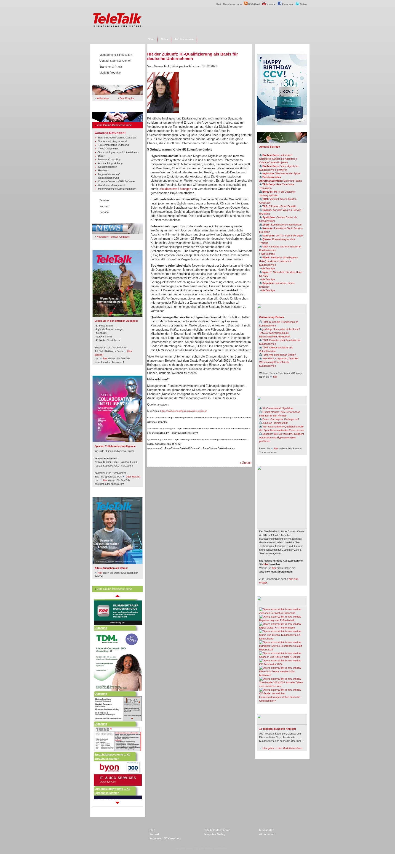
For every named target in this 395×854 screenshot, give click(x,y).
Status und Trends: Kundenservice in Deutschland (279, 637)
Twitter (303, 4)
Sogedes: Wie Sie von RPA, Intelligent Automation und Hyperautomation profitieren (281, 437)
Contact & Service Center (115, 60)
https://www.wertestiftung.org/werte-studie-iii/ (183, 411)
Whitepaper (103, 98)
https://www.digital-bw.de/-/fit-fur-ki (191, 439)
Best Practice (127, 98)
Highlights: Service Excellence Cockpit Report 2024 (280, 647)
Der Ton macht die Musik (282, 235)
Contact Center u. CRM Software (116, 181)
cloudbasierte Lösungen (175, 189)
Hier (100, 572)
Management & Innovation (115, 54)
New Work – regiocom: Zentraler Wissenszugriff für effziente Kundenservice (279, 362)
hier (105, 358)
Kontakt (154, 834)
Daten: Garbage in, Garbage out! (280, 419)
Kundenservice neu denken (282, 224)
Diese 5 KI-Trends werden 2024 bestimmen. (277, 673)
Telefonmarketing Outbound (113, 144)
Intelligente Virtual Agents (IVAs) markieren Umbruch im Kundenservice (278, 261)
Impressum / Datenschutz (165, 838)
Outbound (100, 613)
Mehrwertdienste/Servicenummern (117, 188)
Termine (104, 200)
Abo (239, 4)
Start (151, 39)
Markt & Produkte (110, 72)
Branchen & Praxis (111, 66)
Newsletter (229, 4)
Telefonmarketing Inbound (112, 141)
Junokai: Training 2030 (275, 423)
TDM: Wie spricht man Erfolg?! (279, 354)
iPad (218, 4)
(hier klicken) (133, 476)
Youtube (270, 4)
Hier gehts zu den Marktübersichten (282, 748)
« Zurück (245, 462)
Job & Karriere (184, 39)
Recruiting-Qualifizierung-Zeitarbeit (117, 137)
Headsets (103, 170)
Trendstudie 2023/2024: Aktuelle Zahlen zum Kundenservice (281, 684)
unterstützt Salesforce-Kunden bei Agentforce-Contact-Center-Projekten (278, 159)
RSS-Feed (254, 4)
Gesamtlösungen (107, 166)
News (164, 39)
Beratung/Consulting (109, 159)
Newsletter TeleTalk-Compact (113, 236)
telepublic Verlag (214, 834)
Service (104, 212)
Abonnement (267, 834)
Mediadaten (266, 830)
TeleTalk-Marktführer (217, 830)
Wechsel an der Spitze (281, 173)
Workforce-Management (111, 185)
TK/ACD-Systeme (108, 148)
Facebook (287, 4)
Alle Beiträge (268, 253)
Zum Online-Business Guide (114, 125)
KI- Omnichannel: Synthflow (277, 408)
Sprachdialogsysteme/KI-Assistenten (118, 152)
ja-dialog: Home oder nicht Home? (281, 329)
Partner (104, 206)
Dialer (101, 155)
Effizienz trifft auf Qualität (279, 206)
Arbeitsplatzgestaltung (110, 163)
